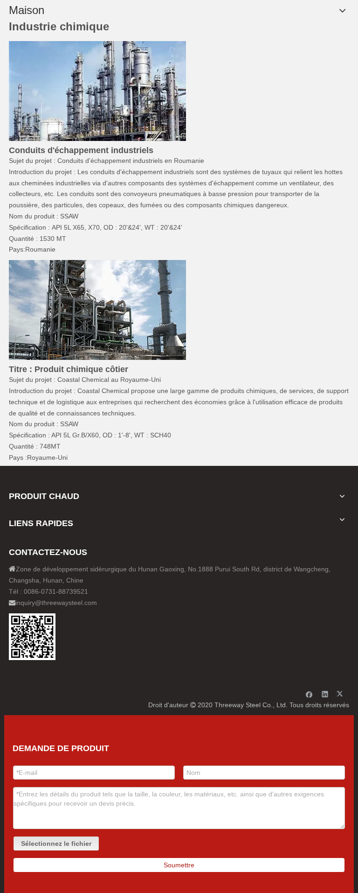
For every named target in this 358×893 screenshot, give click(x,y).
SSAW (69, 216)
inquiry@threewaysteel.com (56, 602)
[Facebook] (309, 694)
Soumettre (179, 865)
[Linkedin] (325, 694)
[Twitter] (341, 694)
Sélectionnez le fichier (56, 843)
